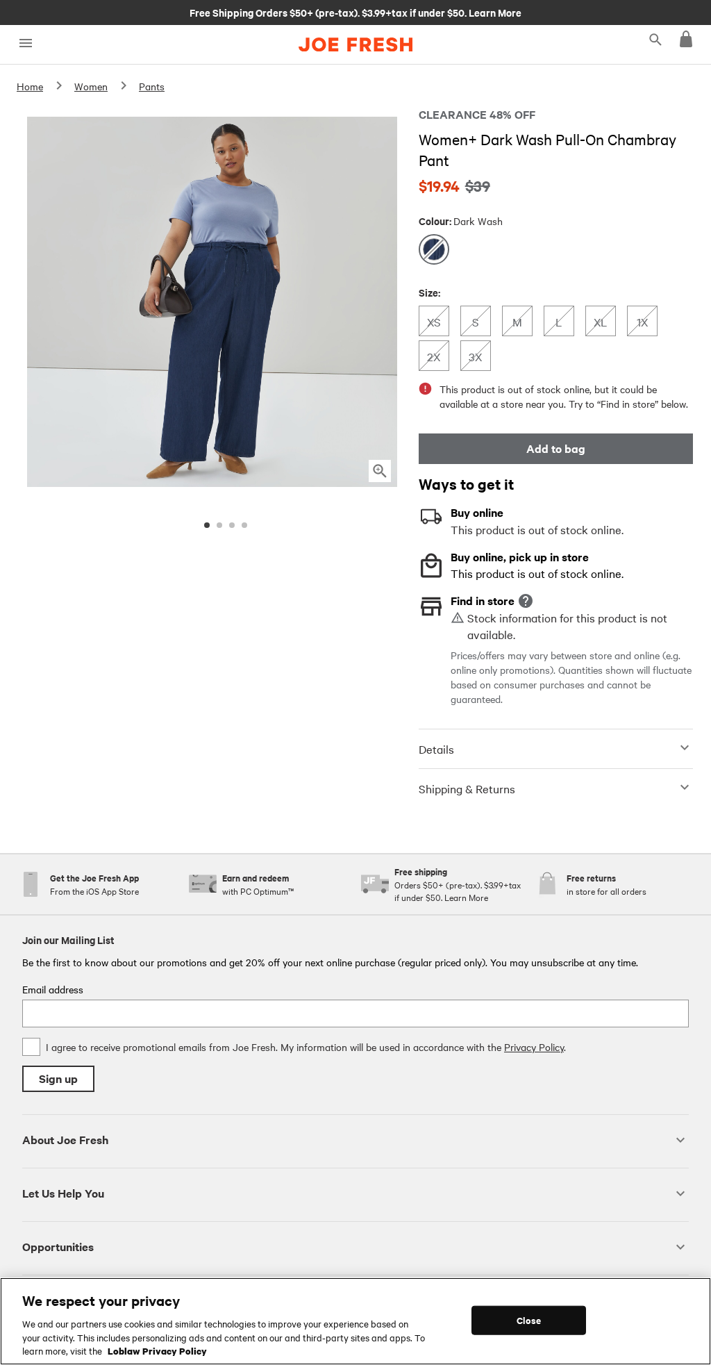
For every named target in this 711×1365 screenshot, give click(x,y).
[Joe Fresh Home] (355, 44)
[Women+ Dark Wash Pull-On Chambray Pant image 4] (244, 525)
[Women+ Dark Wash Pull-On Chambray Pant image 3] (232, 525)
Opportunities (58, 1247)
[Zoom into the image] (380, 471)
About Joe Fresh (65, 1140)
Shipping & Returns (467, 788)
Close (529, 1320)
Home (30, 86)
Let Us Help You (63, 1193)
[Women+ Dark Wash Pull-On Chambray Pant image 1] (207, 525)
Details (436, 748)
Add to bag (555, 448)
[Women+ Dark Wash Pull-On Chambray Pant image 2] (219, 525)
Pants (152, 86)
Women (91, 86)
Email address (52, 989)
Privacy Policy (534, 1047)
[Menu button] (25, 43)
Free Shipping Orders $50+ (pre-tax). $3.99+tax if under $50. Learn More (355, 11)
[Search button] (655, 39)
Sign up (58, 1078)
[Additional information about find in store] (525, 601)
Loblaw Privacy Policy (157, 1350)
